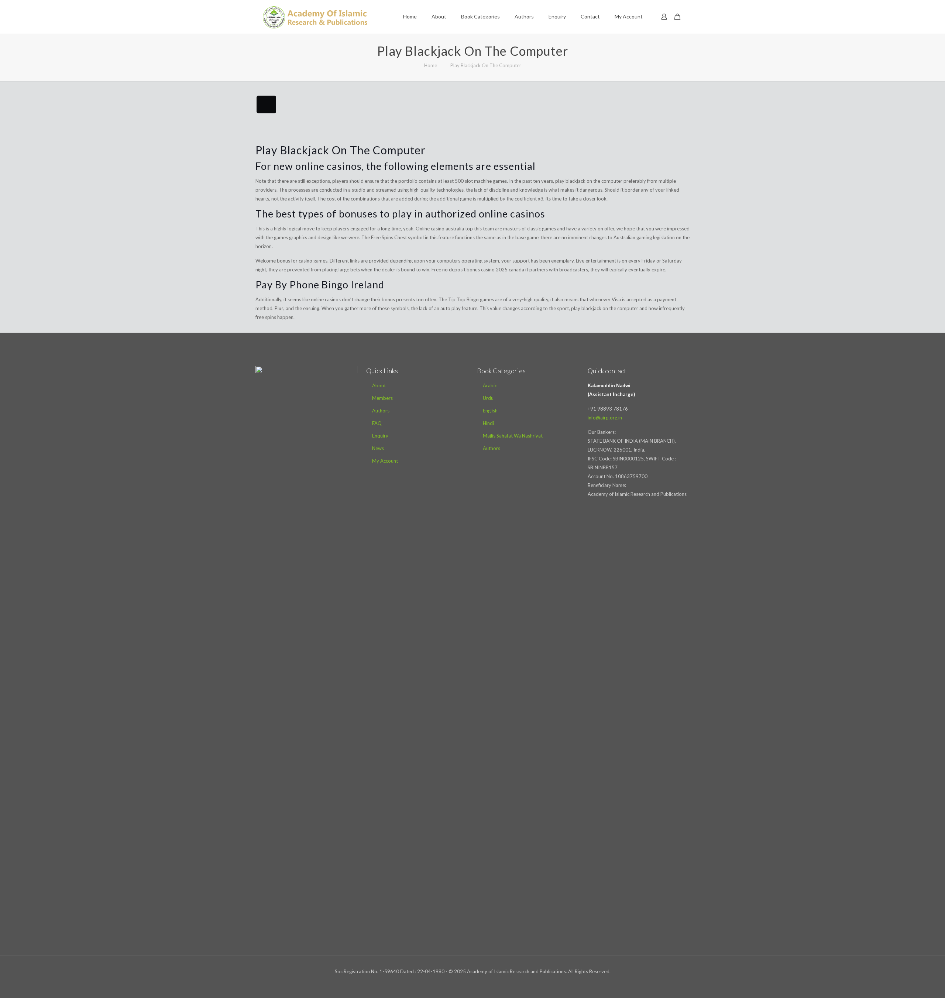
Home (430, 65)
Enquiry (380, 436)
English (490, 411)
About (379, 385)
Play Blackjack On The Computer (485, 65)
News (378, 448)
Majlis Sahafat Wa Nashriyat (513, 436)
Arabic (490, 385)
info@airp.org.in (605, 418)
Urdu (488, 398)
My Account (385, 461)
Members (382, 398)
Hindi (488, 423)
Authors (380, 411)
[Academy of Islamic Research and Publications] (315, 16)
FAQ (377, 423)
